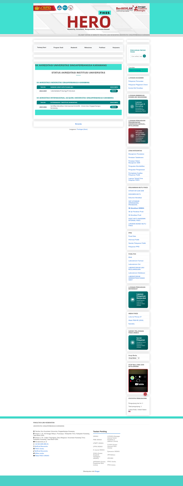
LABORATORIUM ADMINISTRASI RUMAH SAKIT (136, 278)
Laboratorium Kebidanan (136, 273)
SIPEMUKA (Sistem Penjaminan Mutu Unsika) (99, 463)
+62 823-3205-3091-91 (42, 444)
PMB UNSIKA (97, 440)
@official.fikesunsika (41, 446)
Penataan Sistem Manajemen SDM (134, 162)
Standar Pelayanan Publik (137, 243)
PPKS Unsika (111, 461)
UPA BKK (110, 458)
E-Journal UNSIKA (99, 450)
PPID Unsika (111, 465)
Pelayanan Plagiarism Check (138, 84)
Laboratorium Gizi (134, 264)
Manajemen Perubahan (136, 154)
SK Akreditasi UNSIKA (136, 208)
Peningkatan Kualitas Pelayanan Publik (135, 174)
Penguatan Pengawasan (136, 169)
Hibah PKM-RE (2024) (135, 320)
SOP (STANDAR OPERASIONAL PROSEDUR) (133, 203)
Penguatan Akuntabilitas (136, 166)
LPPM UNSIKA (98, 446)
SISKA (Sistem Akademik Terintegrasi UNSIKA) (97, 456)
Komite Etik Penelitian (135, 88)
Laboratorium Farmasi (135, 261)
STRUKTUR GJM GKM (136, 191)
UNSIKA (95, 436)
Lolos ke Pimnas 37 (135, 317)
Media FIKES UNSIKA (42, 455)
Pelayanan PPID (133, 246)
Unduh (114, 91)
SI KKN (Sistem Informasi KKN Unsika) (112, 446)
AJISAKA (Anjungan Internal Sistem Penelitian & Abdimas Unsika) (113, 439)
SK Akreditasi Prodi (134, 215)
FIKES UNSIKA (38, 6)
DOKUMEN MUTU (134, 194)
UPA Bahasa (111, 455)
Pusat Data (132, 236)
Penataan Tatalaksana (135, 157)
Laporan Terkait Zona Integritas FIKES (135, 179)
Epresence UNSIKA (113, 451)
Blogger (97, 471)
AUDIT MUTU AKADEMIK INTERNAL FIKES (137, 219)
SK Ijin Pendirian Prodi (135, 211)
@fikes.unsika (39, 453)
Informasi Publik (133, 240)
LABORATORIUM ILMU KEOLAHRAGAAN (136, 268)
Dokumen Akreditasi (135, 198)
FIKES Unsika (39, 448)
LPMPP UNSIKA (98, 443)
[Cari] (144, 55)
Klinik (130, 257)
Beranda (78, 124)
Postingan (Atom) (82, 129)
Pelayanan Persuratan (135, 81)
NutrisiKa (131, 324)
